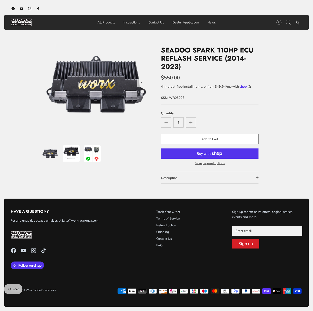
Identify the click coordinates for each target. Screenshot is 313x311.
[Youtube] (21, 9)
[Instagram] (30, 9)
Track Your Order (168, 212)
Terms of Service (168, 218)
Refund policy (166, 225)
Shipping (162, 232)
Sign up (245, 244)
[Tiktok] (38, 9)
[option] (95, 87)
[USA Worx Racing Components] (21, 22)
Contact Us (156, 22)
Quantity (167, 113)
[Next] (141, 82)
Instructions (131, 22)
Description (169, 178)
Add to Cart (209, 139)
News (211, 22)
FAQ (159, 245)
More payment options (210, 163)
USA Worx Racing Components (38, 290)
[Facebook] (13, 9)
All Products (106, 22)
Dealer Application (185, 22)
